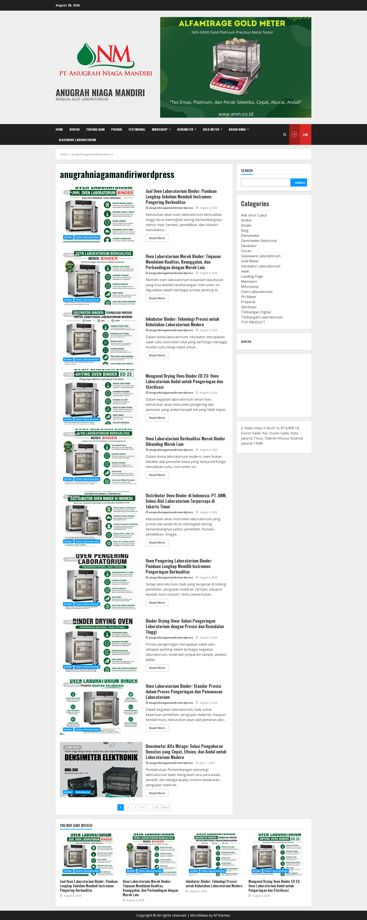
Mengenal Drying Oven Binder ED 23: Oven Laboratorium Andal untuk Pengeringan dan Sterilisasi (101, 396)
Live (305, 134)
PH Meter (248, 296)
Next (165, 807)
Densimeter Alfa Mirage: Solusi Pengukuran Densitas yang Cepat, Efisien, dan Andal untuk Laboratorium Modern (101, 769)
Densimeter (185, 129)
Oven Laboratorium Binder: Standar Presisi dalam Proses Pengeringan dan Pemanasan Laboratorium (101, 707)
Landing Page (252, 276)
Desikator (249, 245)
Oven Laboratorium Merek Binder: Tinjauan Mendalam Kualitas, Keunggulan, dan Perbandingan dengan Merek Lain (101, 277)
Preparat (248, 302)
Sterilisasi (248, 307)
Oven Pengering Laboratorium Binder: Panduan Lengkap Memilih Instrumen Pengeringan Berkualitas (101, 581)
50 (156, 807)
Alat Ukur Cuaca (254, 215)
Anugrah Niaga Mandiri (100, 92)
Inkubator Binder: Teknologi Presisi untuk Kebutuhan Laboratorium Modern (101, 337)
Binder (246, 225)
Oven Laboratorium (87, 237)
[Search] (284, 134)
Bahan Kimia (237, 129)
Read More (157, 238)
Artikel (68, 237)
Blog (244, 230)
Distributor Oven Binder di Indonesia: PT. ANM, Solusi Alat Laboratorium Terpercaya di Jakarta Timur (101, 519)
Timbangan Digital (256, 312)
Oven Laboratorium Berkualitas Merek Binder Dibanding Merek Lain (101, 456)
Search (247, 171)
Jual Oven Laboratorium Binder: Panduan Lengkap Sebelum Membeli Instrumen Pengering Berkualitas (101, 214)
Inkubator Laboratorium (260, 266)
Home (59, 129)
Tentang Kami (95, 129)
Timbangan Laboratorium (262, 317)
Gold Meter (211, 129)
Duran (246, 251)
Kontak (74, 129)
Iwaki (245, 271)
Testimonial (136, 129)
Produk (116, 129)
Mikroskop (160, 129)
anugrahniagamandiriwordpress (171, 208)
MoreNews (199, 915)
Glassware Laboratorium (77, 139)
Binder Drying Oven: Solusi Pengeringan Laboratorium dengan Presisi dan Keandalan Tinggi (101, 644)
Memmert (249, 281)
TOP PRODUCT (253, 322)
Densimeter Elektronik (259, 240)
